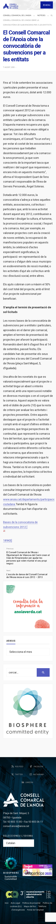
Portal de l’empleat (35, 910)
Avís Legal (15, 903)
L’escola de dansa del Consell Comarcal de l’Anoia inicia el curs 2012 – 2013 (26, 573)
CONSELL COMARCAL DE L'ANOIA (17, 15)
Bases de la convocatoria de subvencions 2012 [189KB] (20, 531)
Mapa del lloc (30, 906)
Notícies (41, 15)
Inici (6, 903)
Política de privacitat (31, 903)
